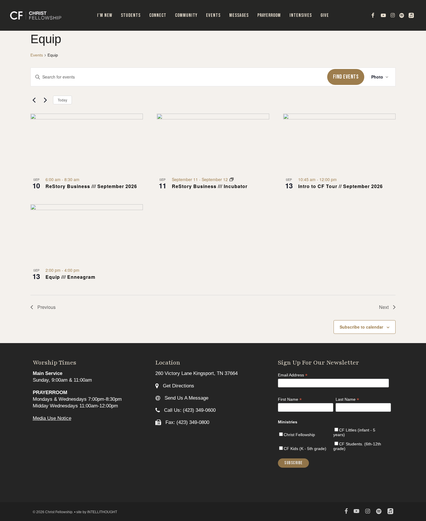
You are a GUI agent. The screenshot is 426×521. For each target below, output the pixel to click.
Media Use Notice (52, 418)
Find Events (346, 76)
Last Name (347, 399)
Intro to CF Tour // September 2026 (340, 186)
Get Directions (177, 386)
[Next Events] (45, 99)
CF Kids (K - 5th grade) (305, 448)
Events (36, 55)
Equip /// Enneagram (70, 277)
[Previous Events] (33, 99)
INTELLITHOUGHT (102, 512)
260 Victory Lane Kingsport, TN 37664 (196, 373)
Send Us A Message (185, 398)
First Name (290, 399)
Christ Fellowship (299, 434)
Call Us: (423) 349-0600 (189, 410)
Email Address (292, 375)
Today (62, 99)
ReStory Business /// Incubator (209, 186)
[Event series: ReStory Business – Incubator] (232, 179)
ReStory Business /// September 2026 (91, 186)
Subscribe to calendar (361, 327)
